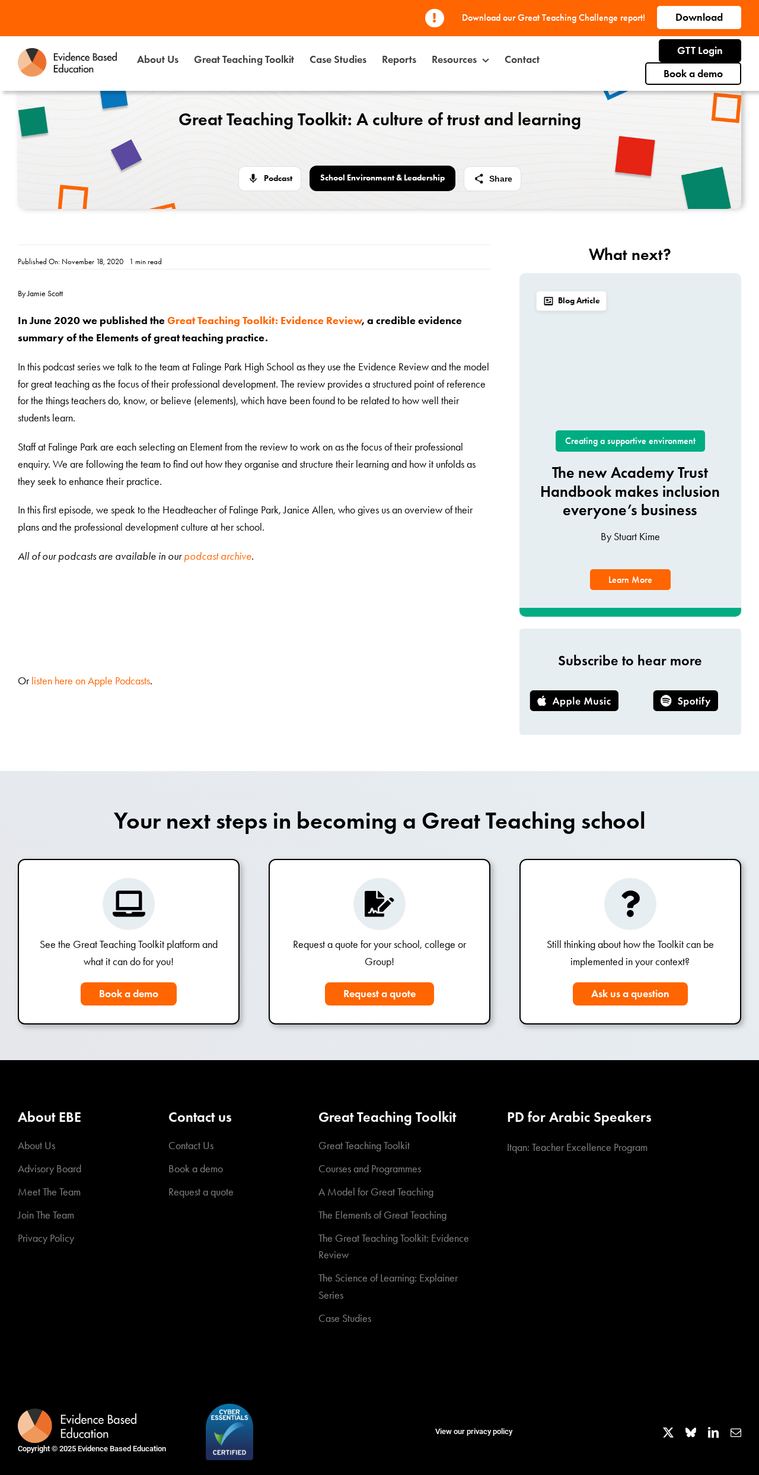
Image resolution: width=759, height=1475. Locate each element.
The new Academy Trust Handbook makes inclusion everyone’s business (630, 491)
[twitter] (668, 1432)
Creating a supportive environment (630, 440)
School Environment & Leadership (382, 178)
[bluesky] (690, 1432)
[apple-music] (574, 695)
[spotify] (685, 695)
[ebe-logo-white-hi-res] (77, 1413)
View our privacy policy (473, 1431)
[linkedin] (713, 1432)
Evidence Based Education (122, 1448)
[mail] (736, 1432)
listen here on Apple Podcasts (90, 680)
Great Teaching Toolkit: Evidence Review (264, 320)
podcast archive (217, 556)
